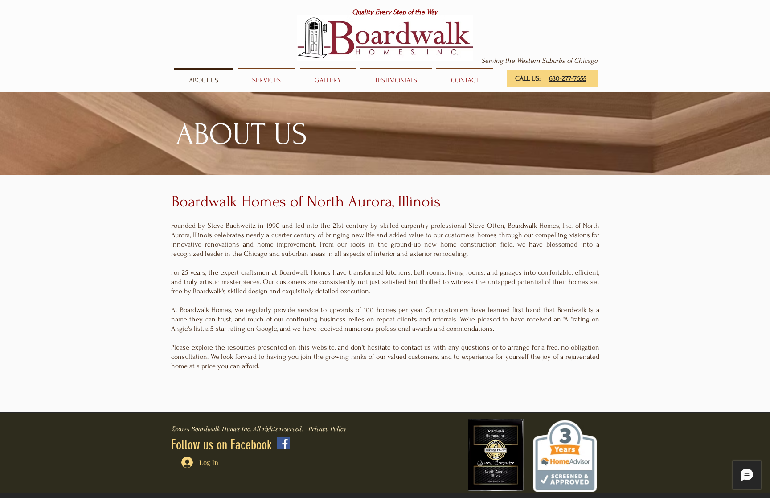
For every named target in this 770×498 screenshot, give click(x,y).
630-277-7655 (567, 78)
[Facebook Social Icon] (283, 443)
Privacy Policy (327, 428)
